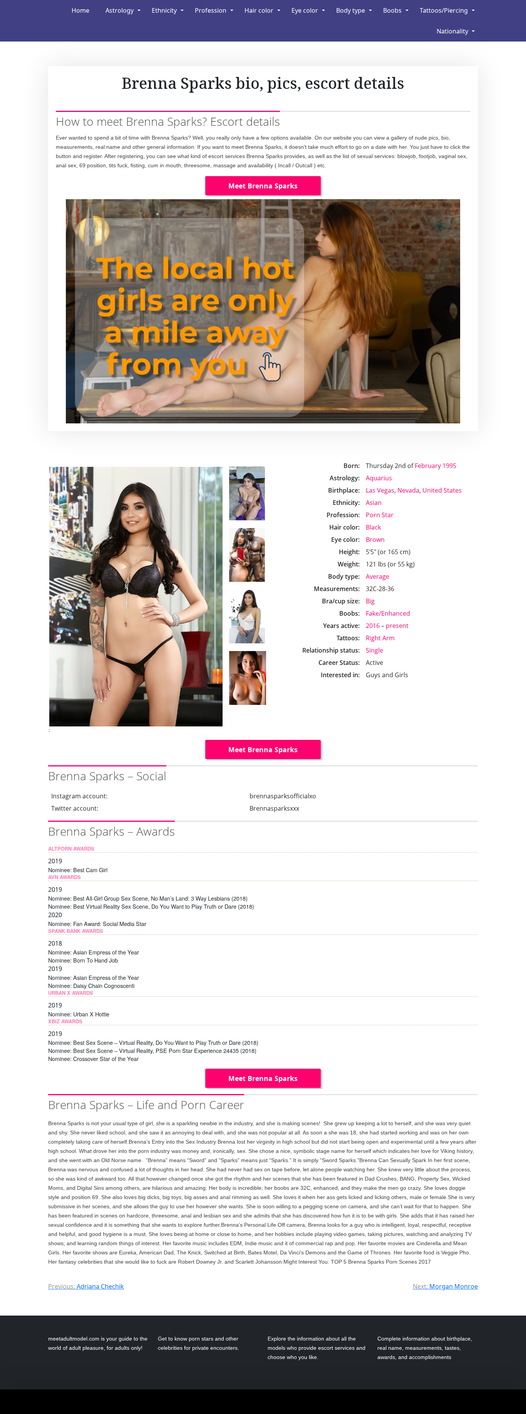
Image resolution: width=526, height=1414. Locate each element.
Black (373, 527)
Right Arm (380, 638)
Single (374, 650)
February (428, 465)
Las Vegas (380, 490)
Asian (374, 502)
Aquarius (379, 478)
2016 (373, 625)
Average (377, 576)
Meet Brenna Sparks (263, 185)
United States (442, 490)
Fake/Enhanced (388, 613)
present (397, 625)
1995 (449, 465)
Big (370, 601)
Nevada (408, 490)
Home (80, 10)
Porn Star (380, 515)
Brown (375, 539)
